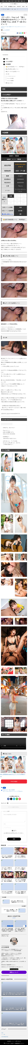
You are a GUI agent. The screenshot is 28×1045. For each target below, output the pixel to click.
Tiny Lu (20, 791)
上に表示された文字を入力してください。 (14, 833)
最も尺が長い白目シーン (12, 69)
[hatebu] (21, 33)
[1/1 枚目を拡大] (11, 455)
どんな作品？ (9, 61)
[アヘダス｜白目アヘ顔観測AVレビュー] (14, 3)
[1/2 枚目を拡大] (11, 555)
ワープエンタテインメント (18, 26)
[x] (19, 33)
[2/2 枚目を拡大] (25, 564)
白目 (2, 1032)
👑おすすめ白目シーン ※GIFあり (15, 66)
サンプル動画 (10, 80)
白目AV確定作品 (4, 1036)
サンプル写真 (10, 78)
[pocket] (24, 33)
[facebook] (17, 33)
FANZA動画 (14, 781)
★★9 (10, 26)
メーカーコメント (11, 76)
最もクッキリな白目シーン (13, 71)
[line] (22, 33)
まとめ (7, 74)
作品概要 (8, 64)
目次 (7, 58)
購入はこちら (9, 83)
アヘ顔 (3, 1034)
